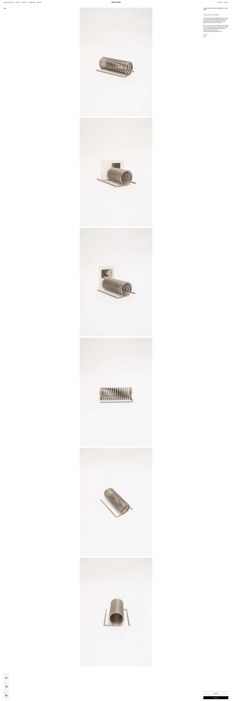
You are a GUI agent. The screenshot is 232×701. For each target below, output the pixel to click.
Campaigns (31, 2)
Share (204, 36)
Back (5, 8)
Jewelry (17, 2)
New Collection (9, 2)
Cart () (226, 2)
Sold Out (216, 697)
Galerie (39, 2)
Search (220, 2)
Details (205, 34)
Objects (24, 2)
